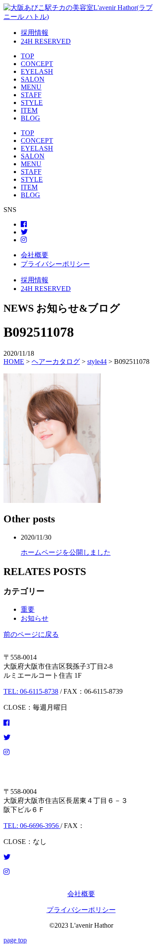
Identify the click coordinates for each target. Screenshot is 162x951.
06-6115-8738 (30, 691)
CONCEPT (37, 63)
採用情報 (34, 32)
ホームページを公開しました (66, 552)
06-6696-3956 (31, 825)
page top (15, 940)
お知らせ (34, 618)
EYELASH (37, 71)
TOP (27, 56)
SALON (32, 79)
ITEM (29, 110)
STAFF (31, 94)
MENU (31, 87)
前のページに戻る (31, 634)
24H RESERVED (46, 41)
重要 (28, 609)
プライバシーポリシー (55, 264)
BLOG (30, 118)
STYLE (32, 102)
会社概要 (34, 255)
